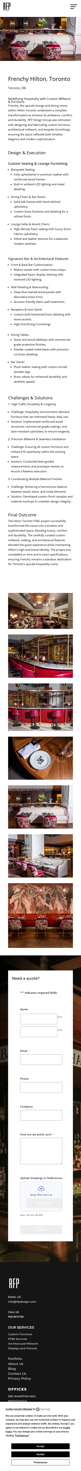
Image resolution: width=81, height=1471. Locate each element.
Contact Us (17, 1373)
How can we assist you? (37, 1134)
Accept (40, 1446)
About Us (15, 1364)
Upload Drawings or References (41, 1178)
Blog (12, 1369)
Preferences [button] (22, 1435)
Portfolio (15, 1359)
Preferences (40, 1462)
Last (59, 1029)
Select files (44, 1203)
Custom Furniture (20, 1334)
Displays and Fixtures (22, 1348)
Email (25, 1051)
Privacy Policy (19, 1378)
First (59, 1017)
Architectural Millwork (23, 1343)
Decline (40, 1454)
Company (26, 1106)
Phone (24, 1078)
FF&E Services (17, 1339)
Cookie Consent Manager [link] (19, 1409)
